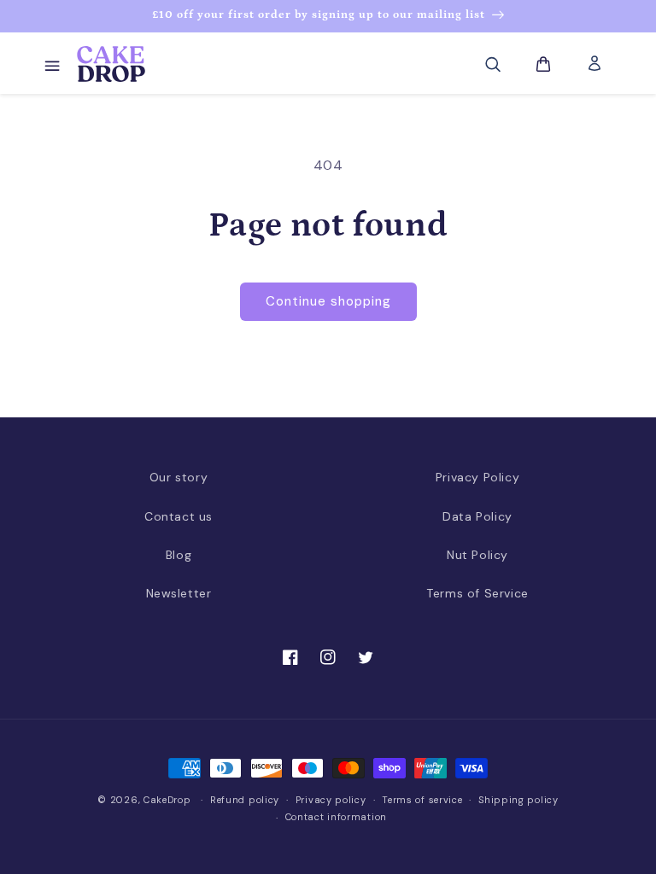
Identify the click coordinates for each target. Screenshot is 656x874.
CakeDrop (167, 800)
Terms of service (422, 800)
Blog (178, 554)
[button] (51, 64)
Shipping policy (518, 800)
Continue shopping (328, 301)
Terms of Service (477, 593)
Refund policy (244, 800)
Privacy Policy (477, 477)
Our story (178, 477)
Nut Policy (477, 554)
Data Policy (477, 516)
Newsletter (179, 593)
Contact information (336, 817)
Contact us (178, 516)
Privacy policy (331, 800)
